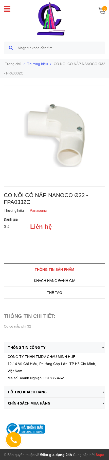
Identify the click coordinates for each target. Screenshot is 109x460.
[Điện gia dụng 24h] (51, 19)
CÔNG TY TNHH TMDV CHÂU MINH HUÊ (41, 357)
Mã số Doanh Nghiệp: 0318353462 (36, 378)
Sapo (100, 455)
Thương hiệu (37, 64)
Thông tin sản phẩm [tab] (54, 269)
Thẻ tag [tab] (54, 293)
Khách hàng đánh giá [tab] (54, 281)
